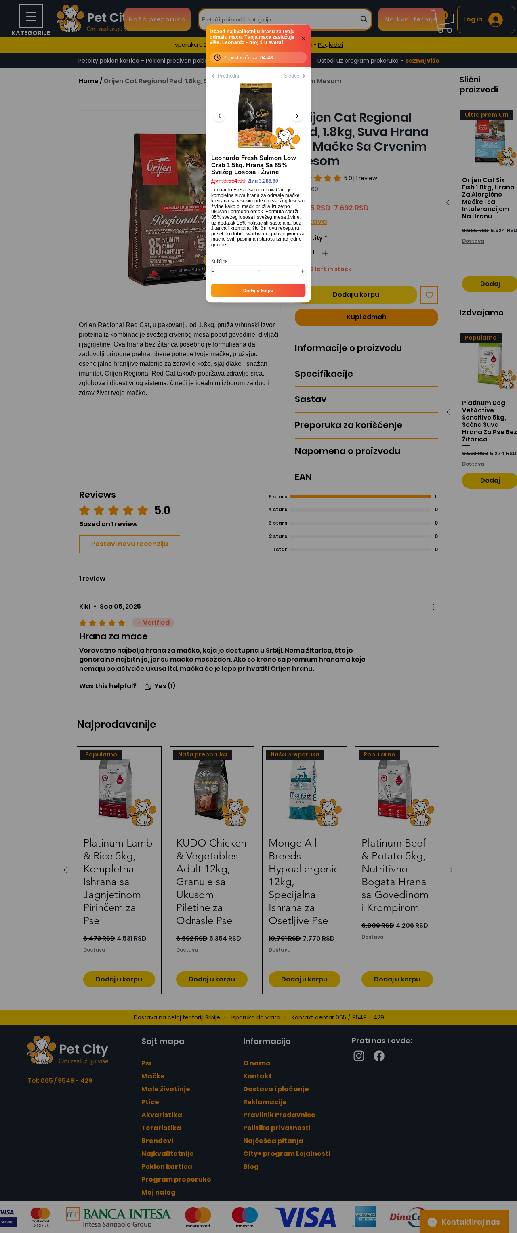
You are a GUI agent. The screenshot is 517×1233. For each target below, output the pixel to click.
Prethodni (227, 75)
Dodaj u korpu (259, 290)
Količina (219, 261)
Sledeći (292, 75)
